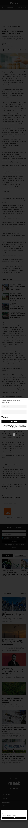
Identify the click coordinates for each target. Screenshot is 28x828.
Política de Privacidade (7, 426)
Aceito (14, 817)
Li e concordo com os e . (13, 417)
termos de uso (16, 416)
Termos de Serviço (20, 426)
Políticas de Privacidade (11, 815)
